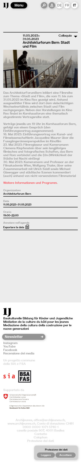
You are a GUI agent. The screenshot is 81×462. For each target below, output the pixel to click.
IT (74, 5)
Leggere (46, 455)
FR (67, 5)
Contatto (40, 434)
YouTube (9, 346)
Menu (18, 5)
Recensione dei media (18, 353)
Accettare (65, 455)
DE (59, 5)
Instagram (10, 343)
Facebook (10, 350)
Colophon (40, 437)
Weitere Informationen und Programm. (30, 183)
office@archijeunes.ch (49, 420)
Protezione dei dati (40, 441)
